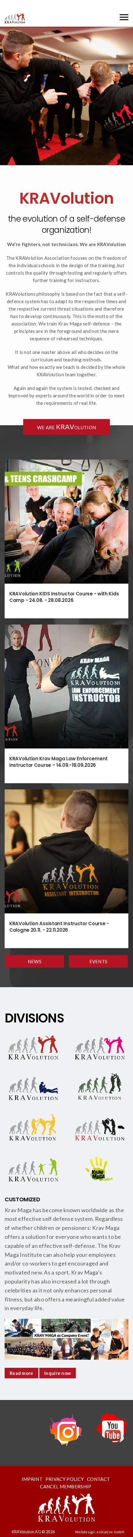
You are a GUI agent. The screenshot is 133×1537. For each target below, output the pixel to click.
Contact (98, 1479)
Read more (21, 1373)
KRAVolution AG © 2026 (33, 1531)
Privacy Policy (64, 1479)
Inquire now (57, 1373)
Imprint (32, 1479)
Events (98, 961)
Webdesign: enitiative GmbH (99, 1532)
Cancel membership (65, 1486)
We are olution (66, 427)
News (34, 961)
